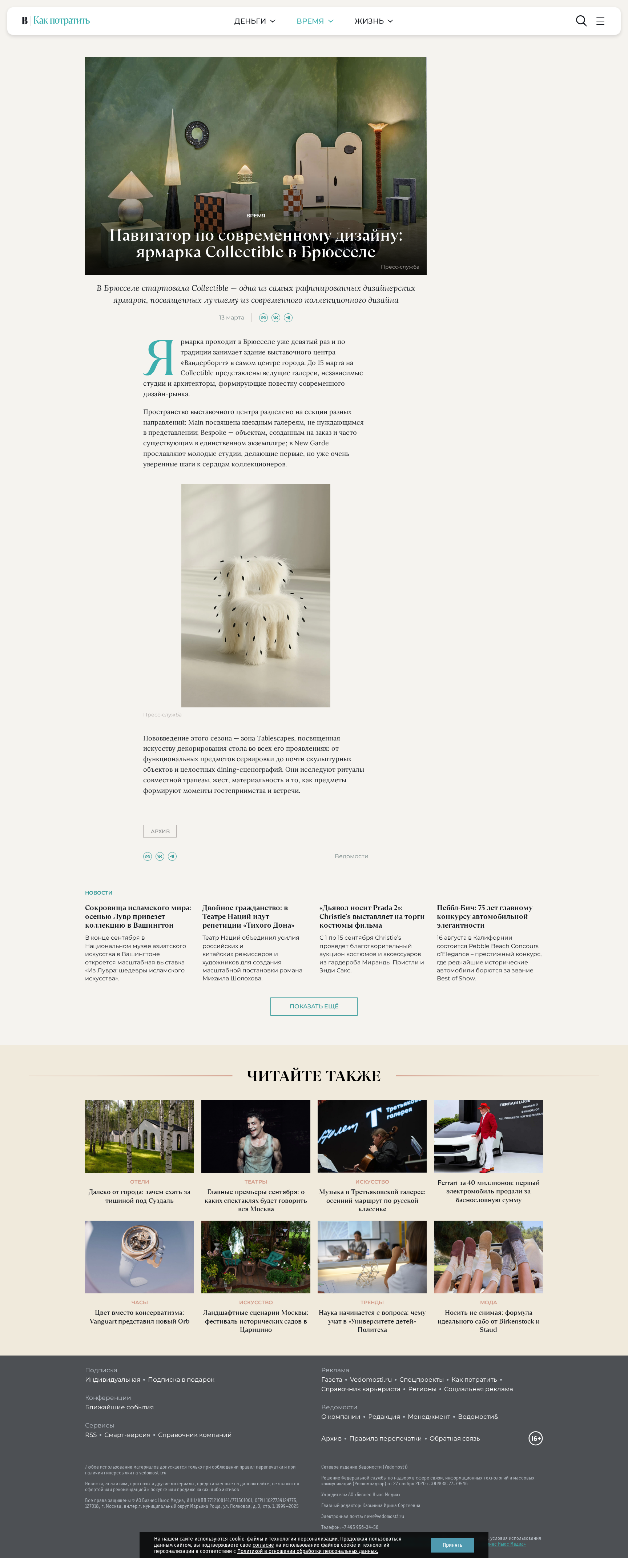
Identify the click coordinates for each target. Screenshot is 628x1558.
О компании (341, 1416)
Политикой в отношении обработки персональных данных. (307, 1551)
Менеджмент (429, 1416)
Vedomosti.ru (371, 1379)
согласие (263, 1545)
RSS (91, 1434)
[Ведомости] (25, 21)
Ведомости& (478, 1416)
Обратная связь (455, 1438)
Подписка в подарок (181, 1379)
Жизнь (369, 21)
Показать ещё (314, 1006)
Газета (331, 1379)
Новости (99, 893)
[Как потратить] (62, 21)
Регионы (422, 1389)
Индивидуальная (112, 1379)
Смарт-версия (127, 1434)
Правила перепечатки (385, 1438)
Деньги (250, 21)
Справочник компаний (195, 1434)
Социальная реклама (478, 1389)
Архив (331, 1438)
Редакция (384, 1416)
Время (310, 21)
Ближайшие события (119, 1407)
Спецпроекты (421, 1379)
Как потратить (474, 1379)
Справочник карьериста (360, 1389)
